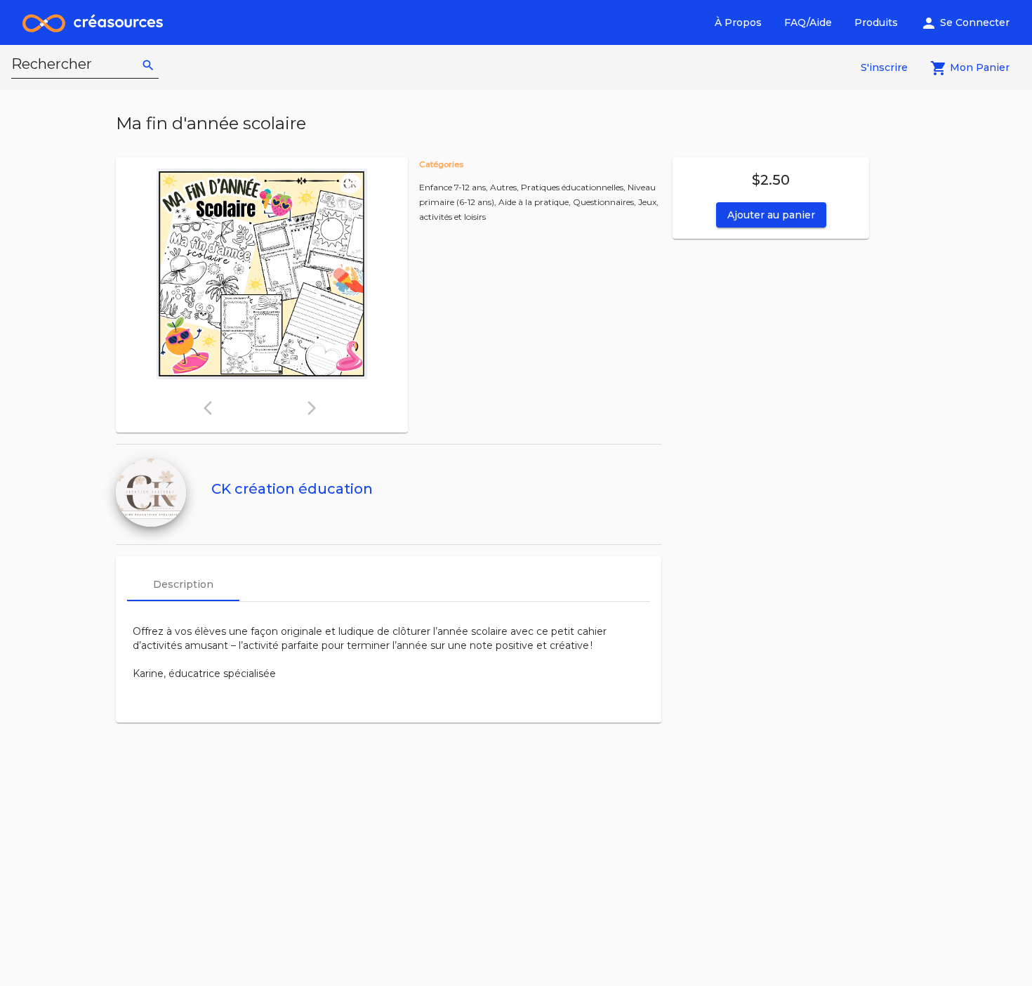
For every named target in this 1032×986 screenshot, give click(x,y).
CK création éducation (292, 488)
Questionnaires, (605, 202)
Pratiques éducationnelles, (574, 187)
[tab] (183, 584)
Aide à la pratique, (535, 202)
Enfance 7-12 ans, (454, 187)
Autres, (505, 187)
